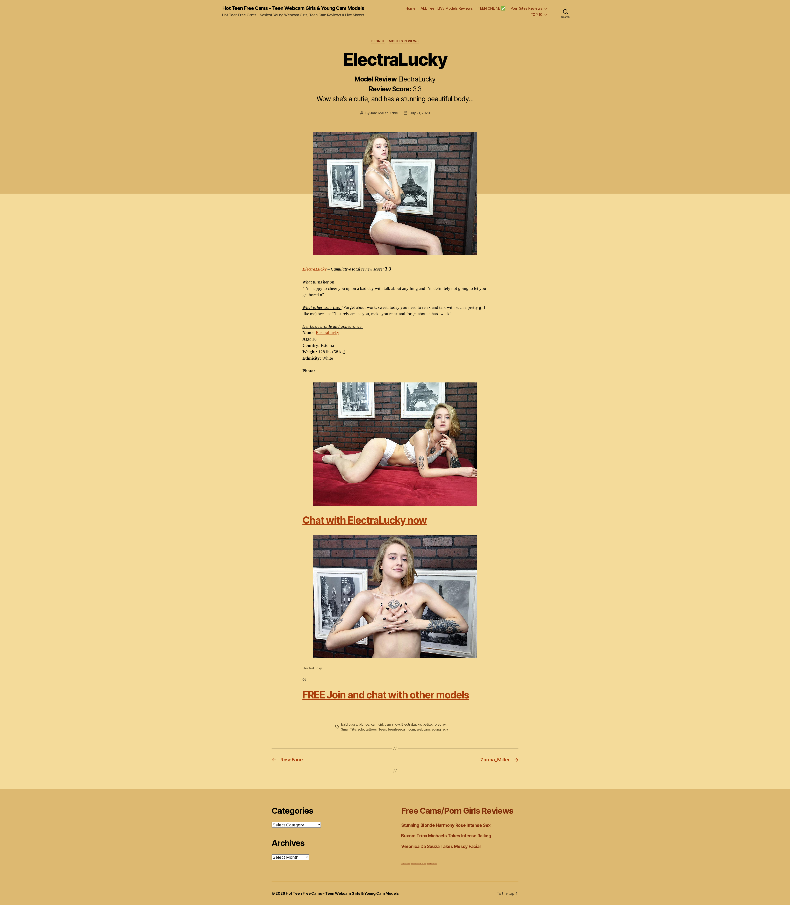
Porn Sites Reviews (527, 8)
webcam (423, 729)
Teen (382, 729)
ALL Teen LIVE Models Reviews (447, 8)
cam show (392, 724)
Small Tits (348, 729)
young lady (439, 729)
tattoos (371, 729)
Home (410, 8)
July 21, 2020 (419, 113)
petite (427, 724)
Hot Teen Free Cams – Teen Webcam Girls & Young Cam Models (342, 893)
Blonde (378, 41)
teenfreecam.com (401, 729)
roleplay (439, 724)
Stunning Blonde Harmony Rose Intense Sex (446, 825)
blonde (364, 724)
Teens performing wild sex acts (418, 863)
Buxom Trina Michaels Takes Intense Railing (446, 835)
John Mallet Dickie (384, 113)
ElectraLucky (314, 269)
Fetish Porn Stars (405, 863)
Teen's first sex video (432, 863)
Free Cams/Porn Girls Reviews (457, 811)
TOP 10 (537, 14)
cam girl (377, 724)
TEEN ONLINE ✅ (491, 8)
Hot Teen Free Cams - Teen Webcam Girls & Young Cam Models (293, 8)
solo (361, 729)
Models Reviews (404, 41)
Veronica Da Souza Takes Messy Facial (441, 846)
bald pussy (349, 724)
